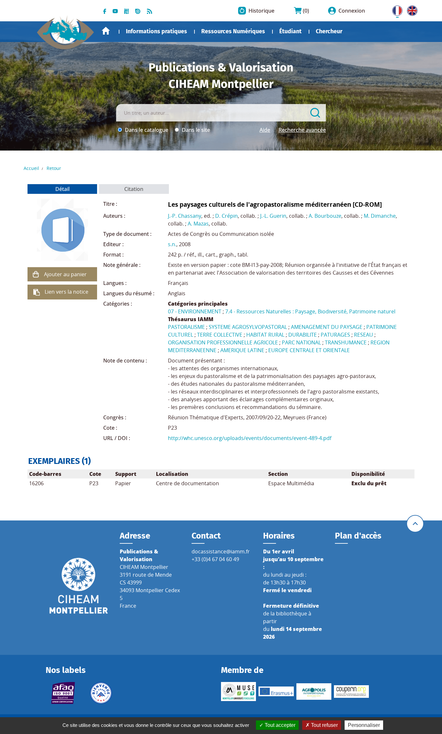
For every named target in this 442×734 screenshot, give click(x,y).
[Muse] (238, 691)
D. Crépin (226, 215)
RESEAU (363, 334)
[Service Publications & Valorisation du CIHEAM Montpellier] (65, 29)
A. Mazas (198, 223)
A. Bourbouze (325, 215)
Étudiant (290, 31)
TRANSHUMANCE (346, 342)
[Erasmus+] (276, 691)
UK (410, 9)
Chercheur (329, 31)
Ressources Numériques (233, 31)
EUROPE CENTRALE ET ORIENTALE (309, 350)
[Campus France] (100, 693)
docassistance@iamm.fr (221, 551)
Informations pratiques (156, 31)
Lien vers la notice (66, 291)
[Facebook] (104, 10)
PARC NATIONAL (301, 342)
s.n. (172, 244)
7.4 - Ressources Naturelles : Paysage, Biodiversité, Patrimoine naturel (310, 311)
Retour (54, 168)
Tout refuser (324, 725)
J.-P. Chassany (184, 215)
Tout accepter (279, 725)
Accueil (106, 31)
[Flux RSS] (149, 10)
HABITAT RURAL (265, 334)
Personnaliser (364, 725)
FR (395, 9)
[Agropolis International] (313, 691)
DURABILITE (302, 334)
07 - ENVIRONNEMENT (194, 311)
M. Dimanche (380, 215)
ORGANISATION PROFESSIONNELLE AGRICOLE (223, 342)
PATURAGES (335, 334)
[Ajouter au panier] (35, 274)
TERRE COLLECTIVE (219, 334)
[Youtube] (115, 10)
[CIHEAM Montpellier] (78, 585)
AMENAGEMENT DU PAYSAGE (326, 326)
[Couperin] (351, 691)
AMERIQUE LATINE (242, 350)
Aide (265, 129)
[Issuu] (137, 10)
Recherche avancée (302, 129)
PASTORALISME (186, 326)
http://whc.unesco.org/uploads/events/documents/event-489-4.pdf (249, 438)
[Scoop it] (126, 10)
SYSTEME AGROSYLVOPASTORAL (248, 326)
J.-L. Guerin (273, 215)
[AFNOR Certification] (63, 693)
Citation (133, 189)
